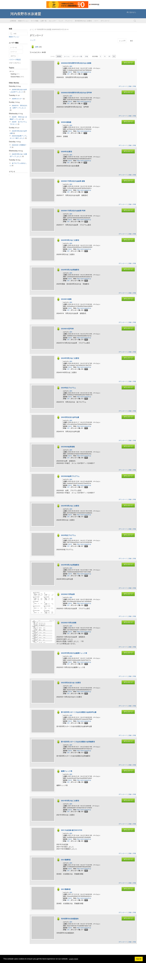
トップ (32, 40)
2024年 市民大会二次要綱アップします (18, 118)
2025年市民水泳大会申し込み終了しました (18, 90)
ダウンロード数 (77, 56)
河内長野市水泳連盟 (25, 13)
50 (114, 56)
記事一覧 (44, 21)
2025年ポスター (17, 98)
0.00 (68, 74)
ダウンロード (105, 21)
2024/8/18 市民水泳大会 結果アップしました (18, 106)
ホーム (11, 71)
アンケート (69, 21)
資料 (36, 47)
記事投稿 (13, 21)
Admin (70, 72)
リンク (61, 21)
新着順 (59, 56)
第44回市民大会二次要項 (83, 21)
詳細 (130, 86)
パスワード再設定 (15, 59)
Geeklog (15, 74)
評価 (86, 56)
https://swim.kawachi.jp (84, 72)
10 (105, 56)
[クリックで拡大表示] (42, 612)
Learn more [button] (73, 959)
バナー (96, 21)
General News (17, 76)
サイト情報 (34, 21)
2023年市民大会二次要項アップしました (18, 155)
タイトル (66, 56)
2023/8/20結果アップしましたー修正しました (18, 137)
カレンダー (52, 21)
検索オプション (23, 21)
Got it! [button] (138, 959)
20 (109, 56)
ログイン (13, 56)
